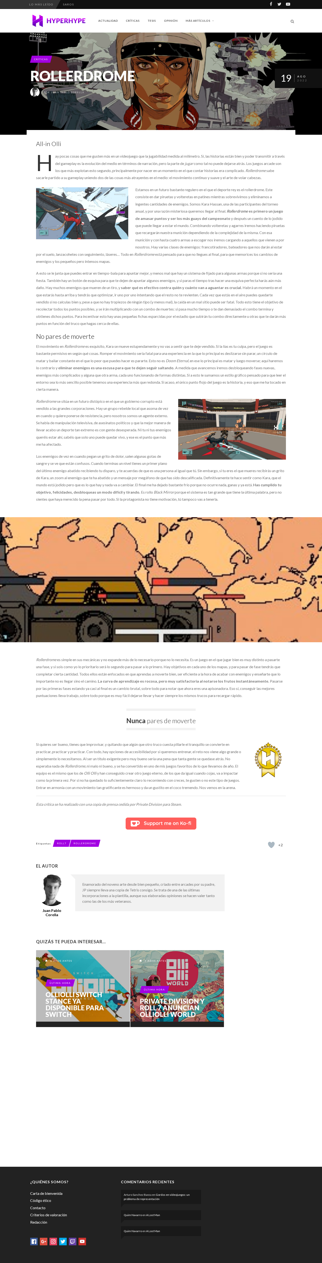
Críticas (133, 20)
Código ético (40, 1200)
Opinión (171, 20)
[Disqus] (130, 1096)
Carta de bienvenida (46, 1193)
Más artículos (198, 20)
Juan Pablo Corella (67, 92)
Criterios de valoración (48, 1215)
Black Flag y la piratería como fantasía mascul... (111, 8)
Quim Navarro (133, 1215)
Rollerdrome (85, 843)
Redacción (38, 1222)
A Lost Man (153, 1215)
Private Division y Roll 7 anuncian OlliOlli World (172, 1008)
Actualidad (108, 20)
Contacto (37, 1207)
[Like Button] (271, 844)
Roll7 (61, 843)
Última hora (60, 983)
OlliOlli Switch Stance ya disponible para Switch (74, 1004)
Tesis (152, 20)
